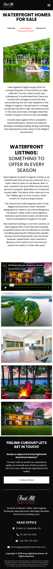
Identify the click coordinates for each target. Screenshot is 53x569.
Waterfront (41, 28)
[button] (49, 5)
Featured (11, 28)
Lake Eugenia (25, 28)
